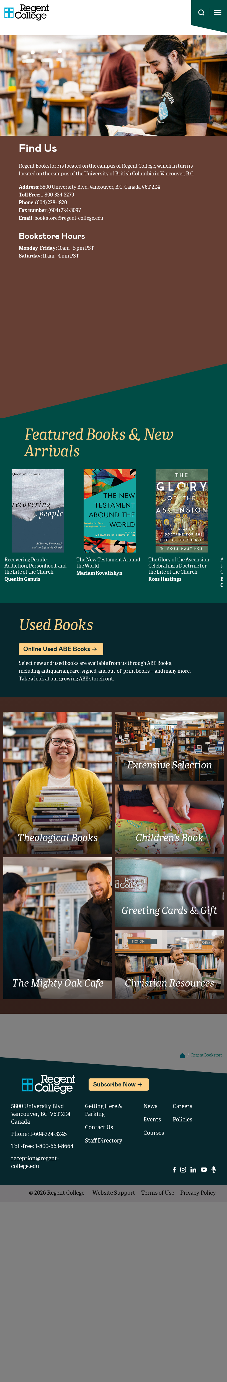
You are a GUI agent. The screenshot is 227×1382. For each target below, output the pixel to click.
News (150, 1106)
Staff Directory (103, 1141)
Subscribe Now (114, 1084)
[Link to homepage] (24, 12)
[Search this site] (201, 12)
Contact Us (99, 1128)
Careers (182, 1106)
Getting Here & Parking (103, 1110)
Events (152, 1120)
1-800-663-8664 (54, 1146)
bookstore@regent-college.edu (68, 218)
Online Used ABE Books (56, 648)
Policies (182, 1120)
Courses (153, 1133)
